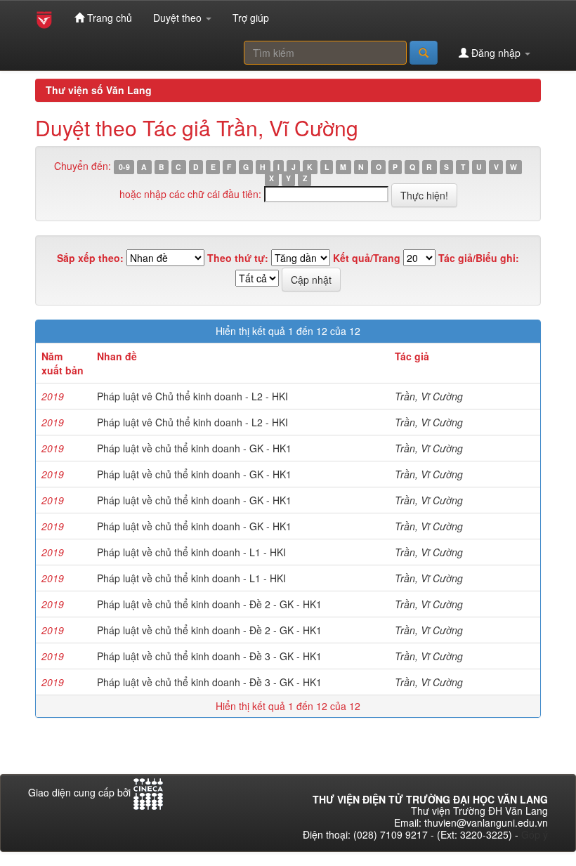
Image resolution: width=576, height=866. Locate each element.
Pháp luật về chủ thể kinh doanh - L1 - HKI (191, 552)
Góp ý (534, 834)
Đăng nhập (496, 53)
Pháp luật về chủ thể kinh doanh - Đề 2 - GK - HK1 (209, 604)
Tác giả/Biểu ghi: (478, 258)
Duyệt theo (178, 18)
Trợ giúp (251, 18)
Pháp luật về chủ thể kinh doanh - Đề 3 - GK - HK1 (209, 656)
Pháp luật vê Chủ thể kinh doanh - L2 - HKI (192, 396)
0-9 (124, 167)
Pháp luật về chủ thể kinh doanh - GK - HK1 (194, 448)
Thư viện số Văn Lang (99, 90)
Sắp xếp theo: (90, 258)
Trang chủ (108, 18)
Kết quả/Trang (366, 258)
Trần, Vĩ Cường (429, 396)
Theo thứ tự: (237, 258)
